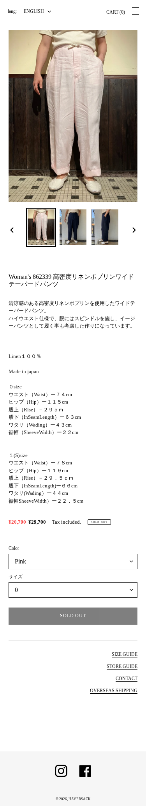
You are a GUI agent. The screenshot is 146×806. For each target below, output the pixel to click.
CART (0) (115, 12)
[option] (41, 227)
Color (14, 548)
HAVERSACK (80, 799)
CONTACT (126, 678)
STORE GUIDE (122, 666)
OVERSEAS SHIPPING (113, 690)
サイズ (16, 576)
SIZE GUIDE (124, 654)
